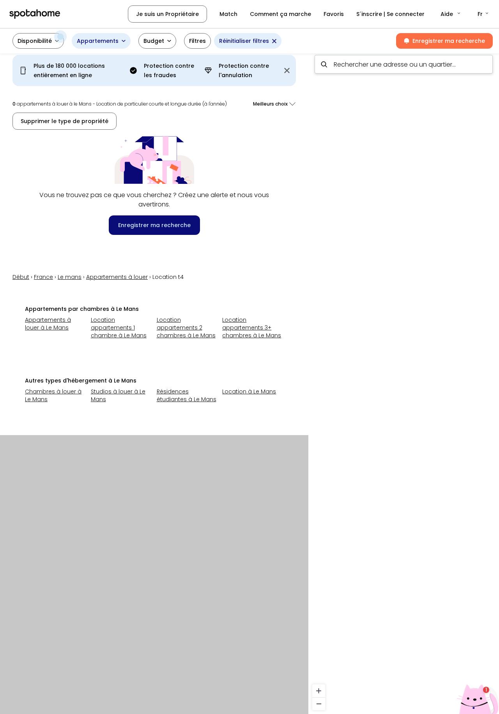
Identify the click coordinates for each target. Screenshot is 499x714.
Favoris (334, 14)
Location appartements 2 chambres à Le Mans (186, 327)
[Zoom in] (318, 690)
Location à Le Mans (249, 391)
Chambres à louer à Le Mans (53, 395)
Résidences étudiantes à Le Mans (186, 395)
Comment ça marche (280, 14)
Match (228, 14)
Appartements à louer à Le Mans (48, 323)
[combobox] (404, 64)
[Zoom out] (318, 703)
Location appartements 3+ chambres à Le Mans (251, 327)
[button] (451, 14)
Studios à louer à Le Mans (118, 395)
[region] (403, 381)
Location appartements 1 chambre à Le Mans (119, 327)
